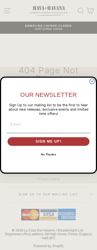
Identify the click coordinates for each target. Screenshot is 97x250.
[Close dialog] (92, 81)
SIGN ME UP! (49, 141)
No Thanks (48, 154)
